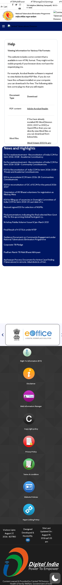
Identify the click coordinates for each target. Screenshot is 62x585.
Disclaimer (31, 383)
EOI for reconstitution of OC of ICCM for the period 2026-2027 (30, 185)
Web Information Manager (31, 406)
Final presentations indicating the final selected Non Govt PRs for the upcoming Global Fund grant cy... (30, 215)
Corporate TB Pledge (13, 244)
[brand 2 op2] (32, 334)
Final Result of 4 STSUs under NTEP (20, 229)
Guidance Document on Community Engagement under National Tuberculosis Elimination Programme (30, 238)
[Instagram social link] (20, 5)
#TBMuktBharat (11, 1)
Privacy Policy (31, 452)
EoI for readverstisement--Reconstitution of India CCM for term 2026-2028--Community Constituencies (31, 163)
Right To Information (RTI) (31, 361)
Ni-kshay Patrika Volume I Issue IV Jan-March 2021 (27, 222)
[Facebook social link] (12, 5)
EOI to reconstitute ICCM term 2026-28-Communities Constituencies (29, 178)
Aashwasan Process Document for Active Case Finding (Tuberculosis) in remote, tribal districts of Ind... (29, 260)
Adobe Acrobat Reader (37, 108)
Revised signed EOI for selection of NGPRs (23, 207)
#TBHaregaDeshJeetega (36, 1)
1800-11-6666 (42, 6)
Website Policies (31, 497)
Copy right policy (31, 429)
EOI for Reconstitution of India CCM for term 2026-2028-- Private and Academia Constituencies (31, 170)
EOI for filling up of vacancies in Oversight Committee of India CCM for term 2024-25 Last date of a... (30, 200)
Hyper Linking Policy (31, 520)
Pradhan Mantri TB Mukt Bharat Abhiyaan (22, 252)
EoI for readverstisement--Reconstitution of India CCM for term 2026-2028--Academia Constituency (31, 155)
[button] (3, 335)
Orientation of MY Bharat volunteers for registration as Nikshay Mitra (29, 193)
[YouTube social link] (20, 9)
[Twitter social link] (16, 5)
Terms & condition (31, 474)
